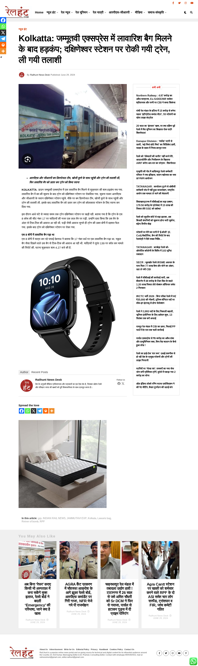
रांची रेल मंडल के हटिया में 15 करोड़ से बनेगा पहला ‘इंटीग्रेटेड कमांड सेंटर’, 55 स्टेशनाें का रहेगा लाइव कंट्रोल (156, 114)
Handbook (103, 649)
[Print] (45, 411)
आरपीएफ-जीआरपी (119, 12)
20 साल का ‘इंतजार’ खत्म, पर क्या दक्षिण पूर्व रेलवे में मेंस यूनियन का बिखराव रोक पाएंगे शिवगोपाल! (155, 129)
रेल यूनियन (81, 12)
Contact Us (129, 649)
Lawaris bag (104, 518)
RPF (42, 521)
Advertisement (55, 649)
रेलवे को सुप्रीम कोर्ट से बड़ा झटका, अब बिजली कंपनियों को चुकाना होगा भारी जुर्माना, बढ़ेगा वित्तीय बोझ (155, 220)
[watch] (73, 360)
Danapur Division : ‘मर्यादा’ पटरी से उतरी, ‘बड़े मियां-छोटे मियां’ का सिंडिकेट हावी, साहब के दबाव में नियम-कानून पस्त (156, 144)
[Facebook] (119, 383)
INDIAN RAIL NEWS (54, 518)
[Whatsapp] (27, 411)
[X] (33, 411)
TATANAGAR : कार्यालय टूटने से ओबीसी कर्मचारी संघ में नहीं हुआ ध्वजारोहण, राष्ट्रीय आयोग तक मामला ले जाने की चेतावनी (156, 190)
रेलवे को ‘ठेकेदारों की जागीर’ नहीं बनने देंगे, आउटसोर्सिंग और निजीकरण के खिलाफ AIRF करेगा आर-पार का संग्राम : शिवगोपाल (156, 160)
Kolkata (92, 518)
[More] (51, 411)
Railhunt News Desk (40, 75)
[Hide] (1, 57)
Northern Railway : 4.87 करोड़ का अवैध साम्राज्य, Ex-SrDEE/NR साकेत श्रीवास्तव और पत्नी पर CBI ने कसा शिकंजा (155, 99)
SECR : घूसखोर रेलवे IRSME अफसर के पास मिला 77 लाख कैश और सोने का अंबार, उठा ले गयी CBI (155, 266)
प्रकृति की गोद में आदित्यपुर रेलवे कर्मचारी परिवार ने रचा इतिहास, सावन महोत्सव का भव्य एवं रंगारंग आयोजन (156, 175)
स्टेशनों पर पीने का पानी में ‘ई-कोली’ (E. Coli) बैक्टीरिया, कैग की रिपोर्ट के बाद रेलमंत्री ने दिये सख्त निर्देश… (153, 235)
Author (24, 372)
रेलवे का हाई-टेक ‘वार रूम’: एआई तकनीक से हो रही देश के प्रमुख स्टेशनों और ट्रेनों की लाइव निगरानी (155, 357)
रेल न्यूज (65, 12)
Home (39, 12)
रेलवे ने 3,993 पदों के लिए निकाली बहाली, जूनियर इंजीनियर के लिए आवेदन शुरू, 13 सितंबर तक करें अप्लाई (154, 315)
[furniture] (63, 507)
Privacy (94, 649)
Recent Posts (39, 372)
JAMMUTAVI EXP (77, 518)
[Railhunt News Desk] (26, 390)
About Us (44, 649)
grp (40, 518)
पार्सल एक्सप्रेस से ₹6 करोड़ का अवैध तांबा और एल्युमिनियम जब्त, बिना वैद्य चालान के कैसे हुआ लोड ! (156, 342)
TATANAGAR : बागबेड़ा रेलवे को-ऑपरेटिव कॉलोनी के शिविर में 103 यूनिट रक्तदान (154, 251)
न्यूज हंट (51, 12)
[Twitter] (123, 383)
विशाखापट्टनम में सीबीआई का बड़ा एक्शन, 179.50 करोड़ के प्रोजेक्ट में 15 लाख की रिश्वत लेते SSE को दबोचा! (154, 205)
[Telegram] (39, 411)
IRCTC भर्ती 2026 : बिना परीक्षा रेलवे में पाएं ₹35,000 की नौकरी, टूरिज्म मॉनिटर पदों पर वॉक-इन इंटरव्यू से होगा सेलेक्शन (156, 299)
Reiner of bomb (30, 521)
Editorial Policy (82, 649)
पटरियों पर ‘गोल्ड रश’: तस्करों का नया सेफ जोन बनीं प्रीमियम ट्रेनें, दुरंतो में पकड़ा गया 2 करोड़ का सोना (156, 372)
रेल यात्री (98, 12)
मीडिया (138, 12)
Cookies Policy (116, 649)
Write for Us (69, 649)
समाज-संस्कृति (156, 12)
